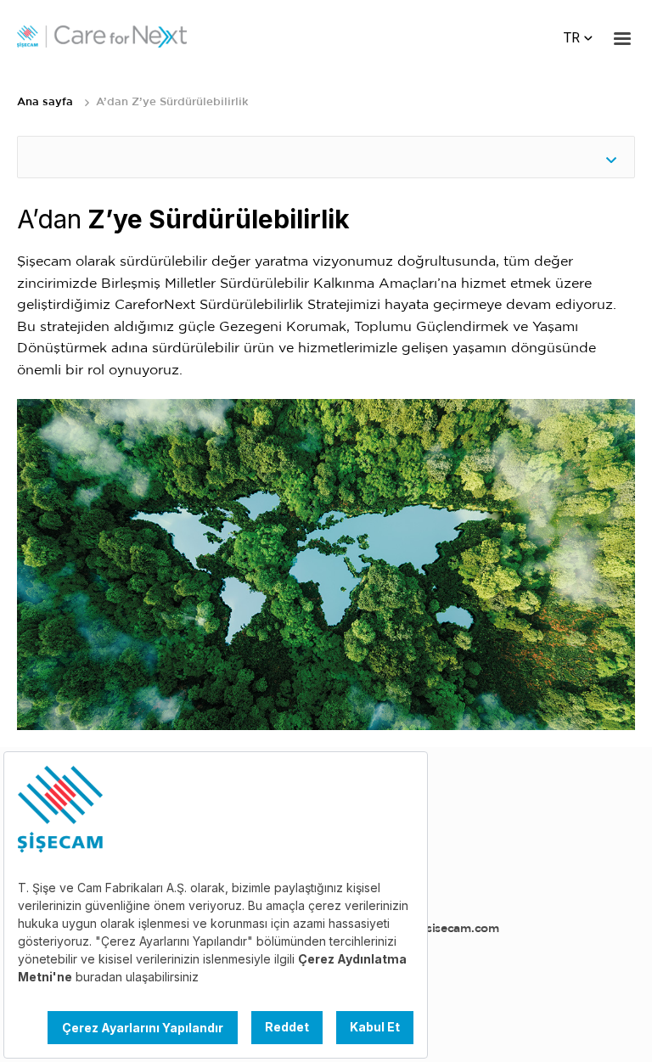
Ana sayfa (45, 102)
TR (572, 38)
